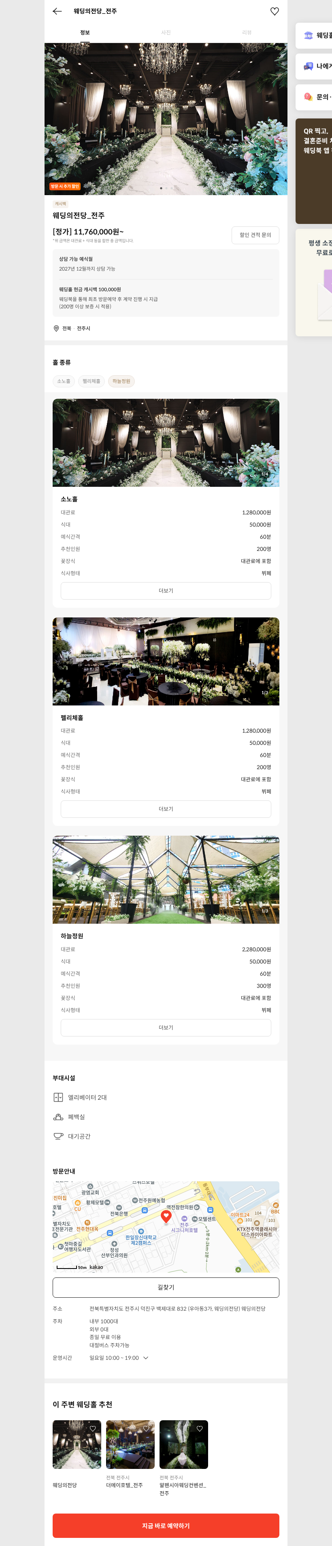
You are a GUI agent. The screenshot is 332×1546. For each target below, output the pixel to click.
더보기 (166, 590)
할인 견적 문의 (255, 235)
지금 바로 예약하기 (166, 1526)
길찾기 (166, 1287)
